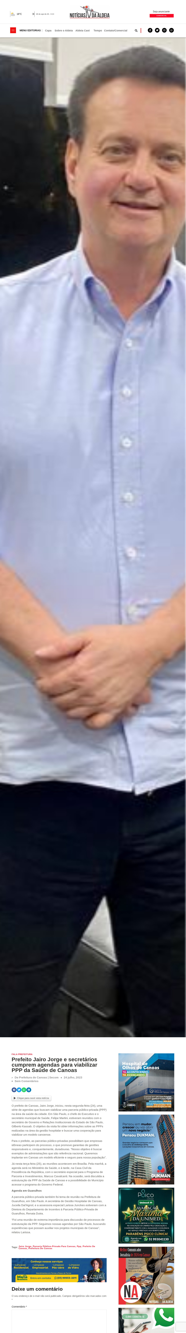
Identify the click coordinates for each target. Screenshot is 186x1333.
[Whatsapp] (171, 30)
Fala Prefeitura (22, 1054)
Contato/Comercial (115, 30)
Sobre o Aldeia (64, 30)
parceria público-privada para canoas (54, 1246)
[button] (136, 30)
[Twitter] (157, 30)
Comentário (19, 1306)
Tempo (98, 30)
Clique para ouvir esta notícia (33, 1098)
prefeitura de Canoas (40, 1248)
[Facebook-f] (150, 30)
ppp (79, 1246)
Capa (48, 30)
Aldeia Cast (82, 30)
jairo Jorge (25, 1246)
